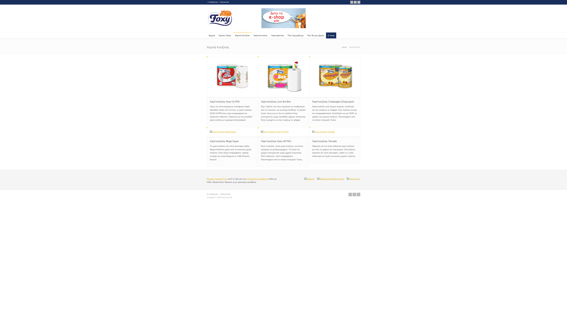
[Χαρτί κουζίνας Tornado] (334, 132)
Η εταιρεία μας (212, 2)
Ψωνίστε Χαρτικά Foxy (217, 179)
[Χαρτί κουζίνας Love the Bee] (283, 76)
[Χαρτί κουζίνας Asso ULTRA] (232, 76)
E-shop (331, 35)
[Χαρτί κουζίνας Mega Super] (232, 132)
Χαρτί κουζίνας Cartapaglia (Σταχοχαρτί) (333, 101)
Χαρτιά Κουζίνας (242, 35)
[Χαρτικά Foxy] (220, 28)
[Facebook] (351, 2)
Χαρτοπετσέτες (261, 35)
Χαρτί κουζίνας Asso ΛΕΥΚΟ (276, 141)
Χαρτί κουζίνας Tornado (324, 141)
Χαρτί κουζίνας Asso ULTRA (225, 101)
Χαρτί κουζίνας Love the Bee (276, 101)
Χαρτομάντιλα (277, 35)
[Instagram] (355, 2)
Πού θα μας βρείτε (315, 35)
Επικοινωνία (224, 2)
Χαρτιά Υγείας (225, 35)
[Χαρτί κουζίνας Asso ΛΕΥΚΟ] (283, 132)
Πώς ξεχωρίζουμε (296, 35)
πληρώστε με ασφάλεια (257, 179)
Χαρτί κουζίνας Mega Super (224, 141)
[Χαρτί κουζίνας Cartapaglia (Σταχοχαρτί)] (334, 76)
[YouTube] (358, 2)
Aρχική (212, 35)
